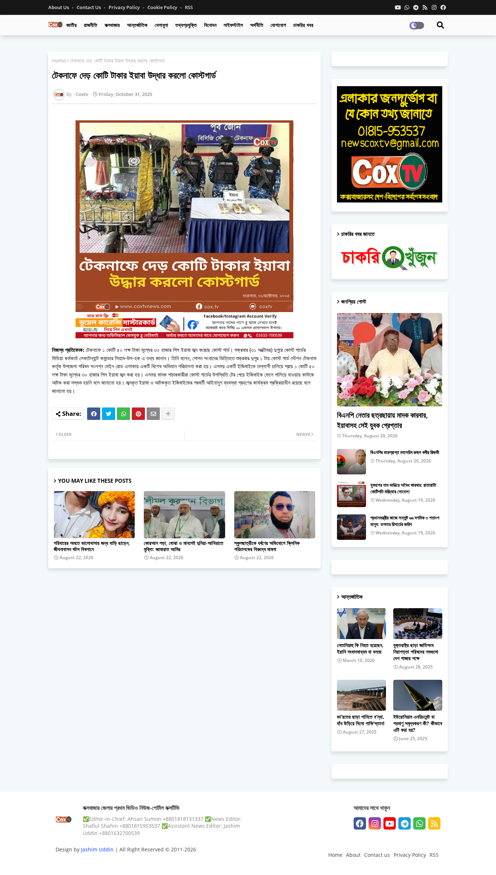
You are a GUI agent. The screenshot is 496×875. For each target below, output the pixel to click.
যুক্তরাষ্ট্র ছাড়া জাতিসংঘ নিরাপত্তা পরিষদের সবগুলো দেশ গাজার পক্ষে (415, 652)
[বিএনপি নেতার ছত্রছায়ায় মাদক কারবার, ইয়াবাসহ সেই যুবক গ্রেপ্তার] (389, 359)
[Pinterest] (138, 414)
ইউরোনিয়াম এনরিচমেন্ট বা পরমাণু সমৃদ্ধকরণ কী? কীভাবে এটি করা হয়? (417, 723)
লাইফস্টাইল (233, 24)
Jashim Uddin (98, 849)
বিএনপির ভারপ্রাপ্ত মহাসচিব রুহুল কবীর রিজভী (404, 452)
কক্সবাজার (112, 24)
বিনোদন (210, 24)
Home (59, 60)
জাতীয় (71, 24)
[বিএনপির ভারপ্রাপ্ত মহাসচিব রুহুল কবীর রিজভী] (351, 461)
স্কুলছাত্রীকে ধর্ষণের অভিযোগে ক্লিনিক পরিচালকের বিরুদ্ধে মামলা (267, 546)
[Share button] (168, 414)
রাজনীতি (90, 24)
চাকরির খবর (303, 24)
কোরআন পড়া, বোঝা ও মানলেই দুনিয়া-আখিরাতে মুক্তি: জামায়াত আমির (183, 546)
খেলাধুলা (161, 24)
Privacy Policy (125, 7)
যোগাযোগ (278, 24)
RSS (189, 7)
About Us (59, 7)
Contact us (89, 7)
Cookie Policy (162, 7)
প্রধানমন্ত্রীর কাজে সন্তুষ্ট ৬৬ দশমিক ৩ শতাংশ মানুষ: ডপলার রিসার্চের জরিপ (404, 520)
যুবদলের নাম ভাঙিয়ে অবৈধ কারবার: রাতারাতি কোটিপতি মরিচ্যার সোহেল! (403, 488)
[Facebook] (93, 414)
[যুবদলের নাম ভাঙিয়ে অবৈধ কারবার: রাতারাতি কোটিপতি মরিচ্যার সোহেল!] (351, 494)
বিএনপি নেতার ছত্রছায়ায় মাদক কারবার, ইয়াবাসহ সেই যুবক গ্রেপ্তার (382, 420)
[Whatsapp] (123, 414)
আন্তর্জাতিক (137, 24)
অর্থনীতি (256, 24)
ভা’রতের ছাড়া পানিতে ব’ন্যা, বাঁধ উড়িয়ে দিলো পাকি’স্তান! (361, 720)
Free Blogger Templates (200, 862)
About (353, 854)
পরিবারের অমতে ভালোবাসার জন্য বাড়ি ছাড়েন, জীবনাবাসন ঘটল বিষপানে (92, 546)
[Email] (153, 414)
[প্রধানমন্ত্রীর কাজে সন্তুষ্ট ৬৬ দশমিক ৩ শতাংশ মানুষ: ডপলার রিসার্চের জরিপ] (351, 527)
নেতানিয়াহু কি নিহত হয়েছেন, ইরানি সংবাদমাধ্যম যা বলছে (360, 648)
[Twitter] (108, 414)
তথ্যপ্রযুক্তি (186, 24)
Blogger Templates (107, 862)
